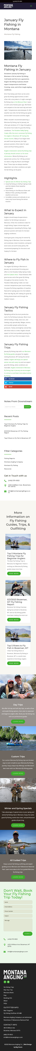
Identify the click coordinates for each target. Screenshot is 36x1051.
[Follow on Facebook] (5, 982)
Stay (5, 995)
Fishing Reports (9, 458)
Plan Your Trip (8, 990)
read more (14, 573)
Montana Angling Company (13, 462)
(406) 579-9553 (14, 480)
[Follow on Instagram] (8, 982)
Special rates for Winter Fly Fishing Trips (18, 182)
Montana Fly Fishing (12, 34)
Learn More (18, 721)
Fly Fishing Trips (9, 987)
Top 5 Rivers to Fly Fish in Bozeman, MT (17, 438)
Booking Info (8, 998)
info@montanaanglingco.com (19, 491)
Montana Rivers (9, 993)
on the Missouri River (20, 102)
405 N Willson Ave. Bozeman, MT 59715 (19, 485)
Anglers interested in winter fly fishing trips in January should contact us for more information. (18, 153)
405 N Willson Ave (9, 1028)
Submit (28, 933)
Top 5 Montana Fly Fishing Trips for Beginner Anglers (16, 556)
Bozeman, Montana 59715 (12, 1030)
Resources (7, 469)
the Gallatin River (12, 275)
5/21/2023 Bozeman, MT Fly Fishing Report (17, 602)
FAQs (5, 1003)
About (5, 1001)
